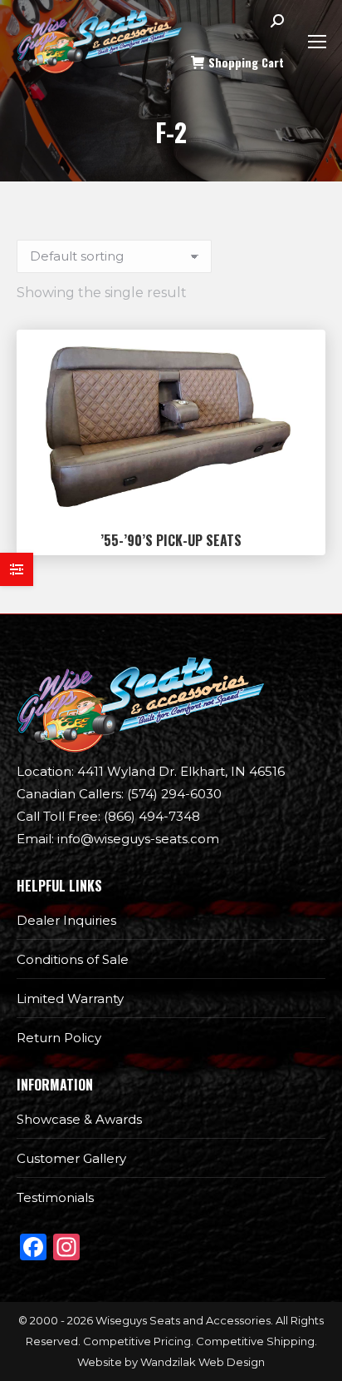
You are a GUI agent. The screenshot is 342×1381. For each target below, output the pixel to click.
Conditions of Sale (73, 959)
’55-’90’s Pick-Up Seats (171, 540)
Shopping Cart (246, 62)
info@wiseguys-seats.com (118, 839)
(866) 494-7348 (108, 816)
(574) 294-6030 (119, 794)
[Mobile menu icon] (317, 41)
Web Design (231, 1362)
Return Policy (59, 1038)
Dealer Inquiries (66, 920)
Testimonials (55, 1197)
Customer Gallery (71, 1158)
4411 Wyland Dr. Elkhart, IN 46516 (151, 771)
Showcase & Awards (79, 1119)
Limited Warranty (70, 998)
